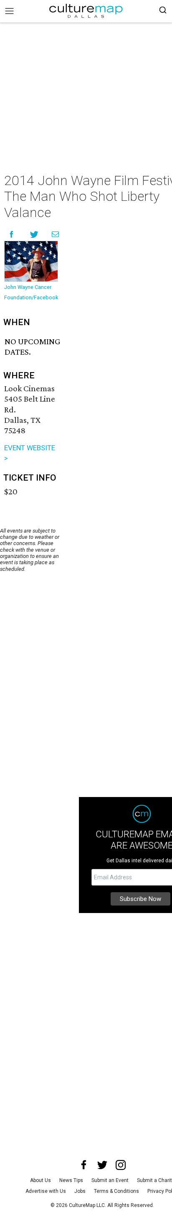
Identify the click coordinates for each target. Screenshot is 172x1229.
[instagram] (121, 1165)
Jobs (80, 1191)
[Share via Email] (55, 234)
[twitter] (102, 1165)
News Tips (71, 1180)
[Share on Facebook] (11, 234)
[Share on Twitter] (34, 234)
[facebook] (84, 1165)
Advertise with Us (45, 1191)
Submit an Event (110, 1180)
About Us (40, 1180)
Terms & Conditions (116, 1191)
